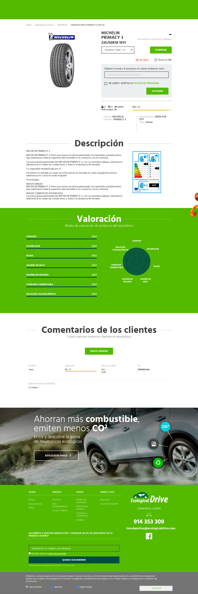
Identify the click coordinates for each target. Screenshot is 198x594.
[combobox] (117, 50)
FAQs (31, 508)
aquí (39, 581)
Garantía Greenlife (109, 504)
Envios (32, 499)
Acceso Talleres (60, 510)
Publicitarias (86, 587)
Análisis (58, 587)
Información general (82, 507)
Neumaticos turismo (44, 25)
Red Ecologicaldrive (59, 505)
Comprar (161, 50)
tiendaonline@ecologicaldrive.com (150, 528)
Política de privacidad (81, 500)
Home (29, 25)
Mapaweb (105, 499)
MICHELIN (62, 25)
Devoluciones (35, 504)
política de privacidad (146, 83)
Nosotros (56, 499)
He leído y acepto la (133, 83)
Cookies (80, 520)
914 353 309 (149, 522)
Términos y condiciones (82, 514)
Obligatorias (35, 587)
